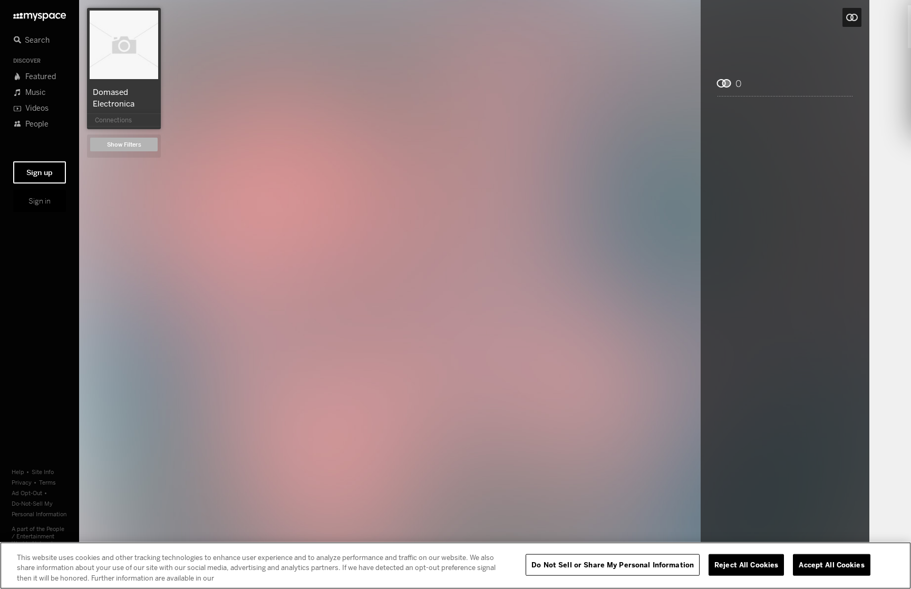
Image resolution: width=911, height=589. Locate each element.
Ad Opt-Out (27, 493)
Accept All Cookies (831, 564)
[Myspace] (39, 13)
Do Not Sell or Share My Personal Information (612, 564)
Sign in (39, 201)
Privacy (22, 482)
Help (18, 472)
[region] (455, 565)
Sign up (39, 172)
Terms (47, 482)
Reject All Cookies (746, 564)
